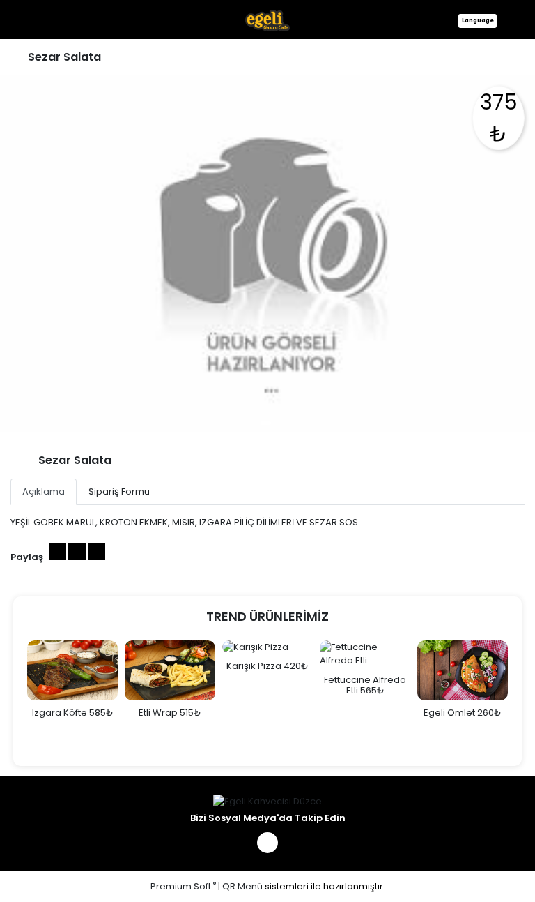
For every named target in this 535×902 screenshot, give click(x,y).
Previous (13, 696)
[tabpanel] (267, 253)
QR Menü (242, 886)
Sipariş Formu (119, 491)
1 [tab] (266, 423)
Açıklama (43, 491)
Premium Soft (183, 886)
